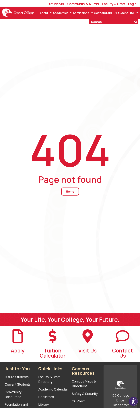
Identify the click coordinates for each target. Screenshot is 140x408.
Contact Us (122, 353)
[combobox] (111, 21)
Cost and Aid (103, 13)
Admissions (81, 13)
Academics (60, 13)
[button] (133, 401)
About (44, 13)
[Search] (136, 21)
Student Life (125, 13)
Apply (17, 350)
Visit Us (87, 350)
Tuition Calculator (52, 353)
